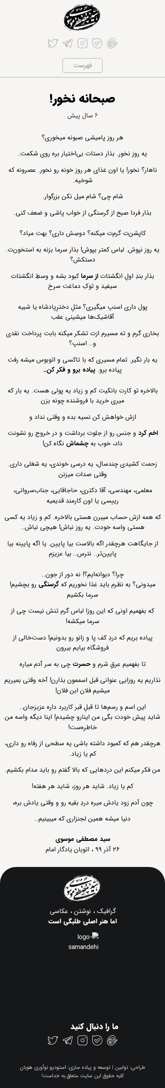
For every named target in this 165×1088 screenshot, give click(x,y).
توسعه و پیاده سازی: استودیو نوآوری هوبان (65, 1067)
